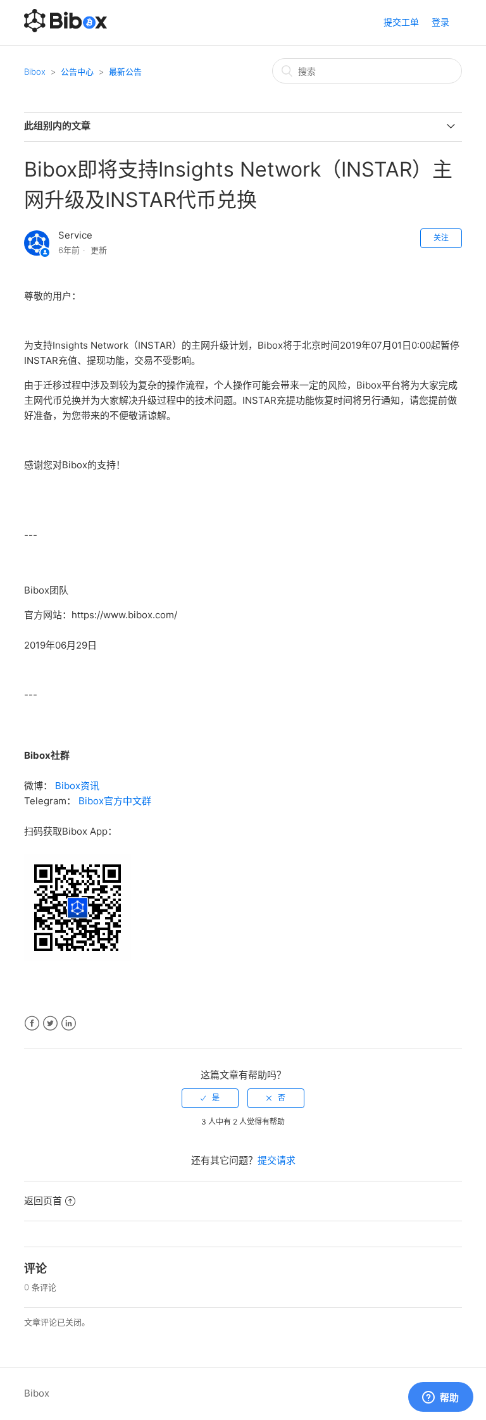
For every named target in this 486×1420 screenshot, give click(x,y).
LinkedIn (69, 1023)
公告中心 (77, 71)
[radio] (210, 1097)
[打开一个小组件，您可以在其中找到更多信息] (440, 1398)
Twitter (50, 1023)
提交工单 (401, 21)
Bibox (35, 71)
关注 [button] (441, 237)
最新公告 (125, 71)
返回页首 (43, 1201)
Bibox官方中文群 (114, 801)
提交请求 (277, 1160)
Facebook (32, 1023)
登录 (440, 21)
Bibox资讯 (77, 786)
